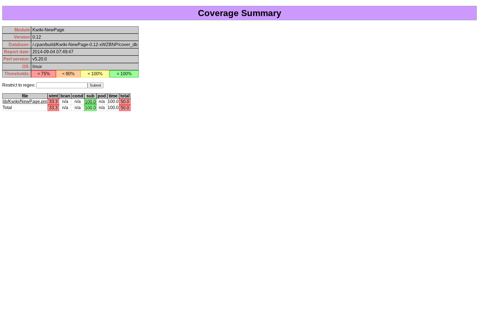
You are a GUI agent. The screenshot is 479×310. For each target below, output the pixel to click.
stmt (53, 96)
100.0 (90, 101)
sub (90, 96)
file (25, 96)
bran (65, 96)
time (113, 96)
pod (102, 96)
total (124, 96)
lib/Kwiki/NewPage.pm (24, 101)
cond (77, 96)
